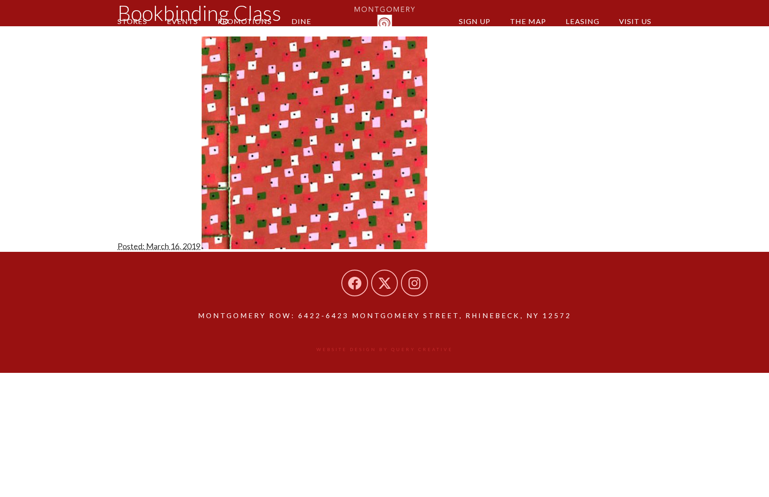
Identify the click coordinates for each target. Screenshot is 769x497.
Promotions (245, 21)
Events (182, 21)
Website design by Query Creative (384, 349)
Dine (301, 21)
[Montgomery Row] (385, 20)
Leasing (582, 21)
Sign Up (474, 21)
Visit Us (635, 21)
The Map (528, 21)
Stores (132, 21)
